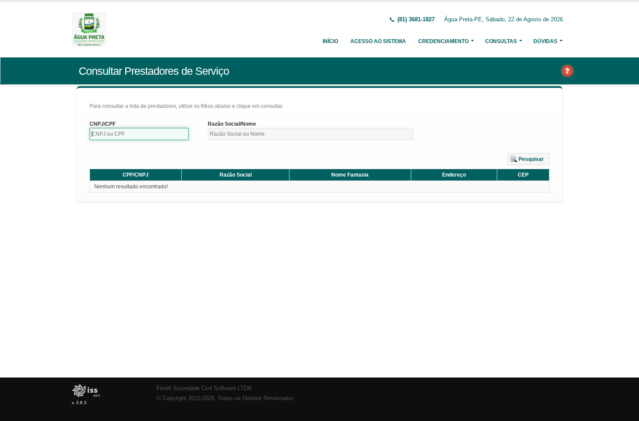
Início (330, 41)
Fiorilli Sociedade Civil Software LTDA (204, 388)
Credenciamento (443, 41)
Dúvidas (545, 41)
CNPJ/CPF (103, 124)
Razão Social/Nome (232, 124)
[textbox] (139, 134)
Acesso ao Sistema (378, 41)
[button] (528, 159)
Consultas (501, 41)
